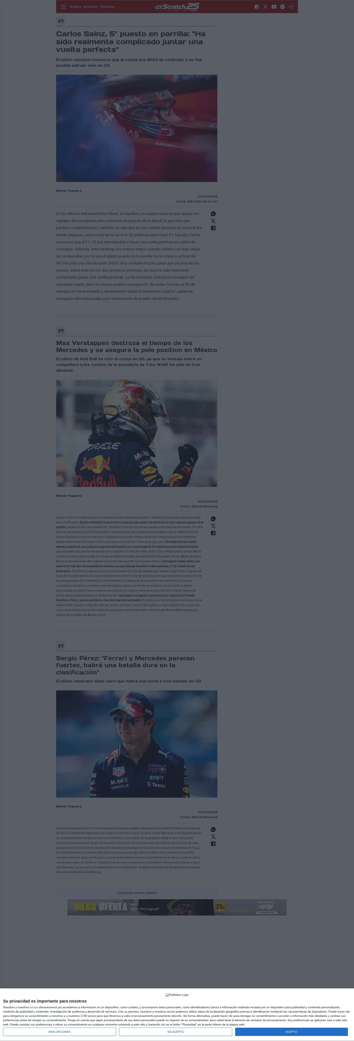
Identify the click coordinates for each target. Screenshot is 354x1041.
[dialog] (177, 1015)
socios (34, 1007)
